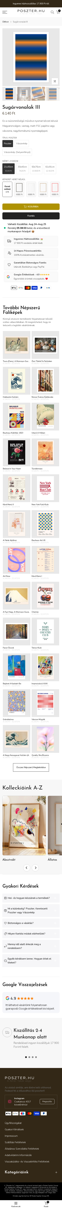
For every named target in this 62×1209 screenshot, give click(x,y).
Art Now (6, 576)
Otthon (5, 22)
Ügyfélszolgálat (13, 1123)
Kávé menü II (8, 504)
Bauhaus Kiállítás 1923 (13, 433)
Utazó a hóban (38, 433)
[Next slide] (35, 867)
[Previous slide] (26, 867)
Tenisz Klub (36, 648)
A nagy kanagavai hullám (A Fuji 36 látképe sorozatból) (28, 755)
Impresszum (11, 1136)
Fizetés (31, 215)
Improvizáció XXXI (40, 683)
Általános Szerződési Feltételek (22, 1148)
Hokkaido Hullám (10, 397)
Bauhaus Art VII (38, 540)
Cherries (35, 612)
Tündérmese (37, 468)
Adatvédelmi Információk (18, 1155)
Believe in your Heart (12, 468)
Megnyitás (47, 1101)
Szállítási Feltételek (15, 1142)
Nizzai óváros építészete (42, 397)
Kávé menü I (37, 576)
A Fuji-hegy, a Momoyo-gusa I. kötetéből (21, 612)
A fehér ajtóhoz (10, 540)
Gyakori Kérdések (14, 1129)
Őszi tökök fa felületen (42, 361)
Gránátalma (8, 719)
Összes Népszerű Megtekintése (31, 767)
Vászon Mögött (38, 719)
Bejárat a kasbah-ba (12, 683)
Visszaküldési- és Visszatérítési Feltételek (27, 1161)
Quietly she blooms (40, 755)
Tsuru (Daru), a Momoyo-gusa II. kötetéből (21, 361)
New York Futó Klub (40, 504)
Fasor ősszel (8, 648)
